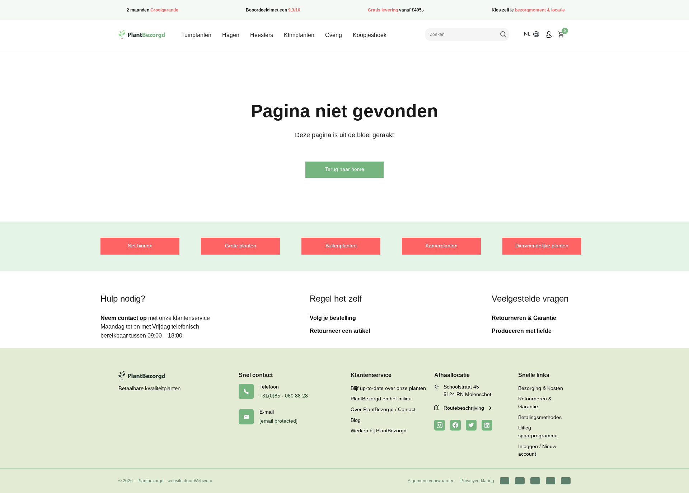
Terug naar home (344, 169)
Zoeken (503, 34)
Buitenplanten (341, 245)
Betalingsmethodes (540, 417)
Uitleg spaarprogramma (538, 431)
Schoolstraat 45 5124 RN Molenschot (467, 390)
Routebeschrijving (465, 408)
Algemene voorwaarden (431, 480)
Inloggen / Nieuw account (537, 450)
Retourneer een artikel (340, 331)
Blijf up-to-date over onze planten (388, 388)
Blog (356, 420)
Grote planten (240, 245)
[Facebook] (455, 425)
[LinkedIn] (487, 425)
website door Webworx (190, 480)
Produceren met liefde (522, 331)
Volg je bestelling (333, 318)
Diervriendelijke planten (541, 245)
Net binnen (140, 245)
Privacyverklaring (477, 480)
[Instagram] (439, 425)
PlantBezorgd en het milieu (381, 398)
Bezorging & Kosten (540, 388)
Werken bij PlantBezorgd (379, 430)
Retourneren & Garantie (524, 318)
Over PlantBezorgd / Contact (383, 409)
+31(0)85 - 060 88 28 (283, 396)
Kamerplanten (442, 245)
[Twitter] (471, 425)
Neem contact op (123, 318)
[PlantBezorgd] (141, 34)
